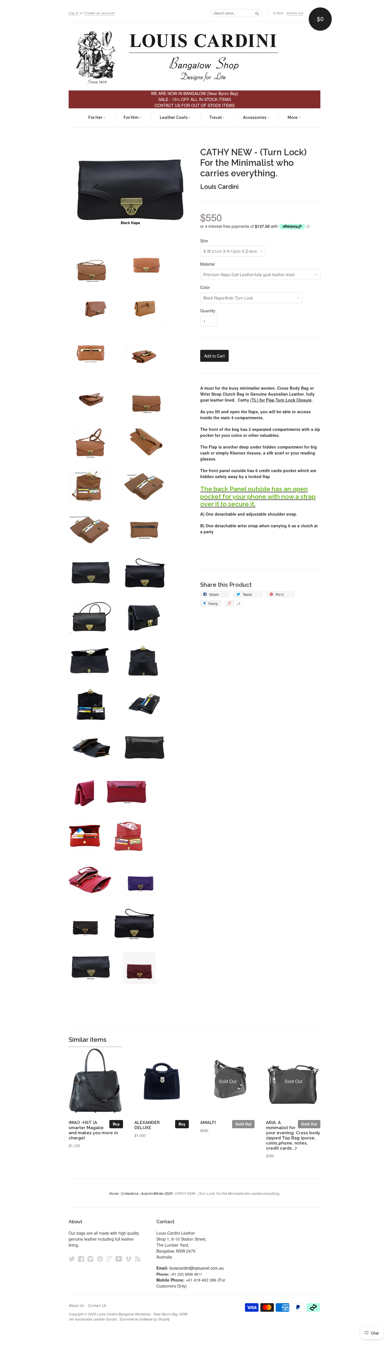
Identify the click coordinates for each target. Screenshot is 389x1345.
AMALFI (208, 1122)
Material (207, 264)
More (293, 117)
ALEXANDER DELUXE (147, 1125)
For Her (95, 117)
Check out (295, 13)
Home (113, 1193)
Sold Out (243, 1124)
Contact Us (97, 1305)
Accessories (255, 117)
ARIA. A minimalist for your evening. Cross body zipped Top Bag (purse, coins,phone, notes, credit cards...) (293, 1135)
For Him (131, 117)
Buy (116, 1124)
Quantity (207, 310)
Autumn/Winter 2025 (157, 1193)
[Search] (257, 13)
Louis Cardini (219, 186)
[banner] (194, 56)
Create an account (99, 13)
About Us (76, 1305)
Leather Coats (174, 117)
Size (204, 240)
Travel (215, 117)
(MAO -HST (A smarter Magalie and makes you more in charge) (93, 1130)
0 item (278, 13)
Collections (129, 1193)
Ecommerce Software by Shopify (144, 1319)
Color (205, 287)
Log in (74, 13)
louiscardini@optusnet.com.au (196, 1268)
